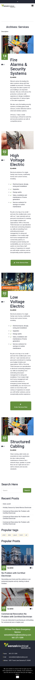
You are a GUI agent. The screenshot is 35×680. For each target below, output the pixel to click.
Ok (17, 677)
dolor (9, 535)
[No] (33, 673)
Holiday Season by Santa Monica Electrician (17, 507)
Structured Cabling (20, 444)
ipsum (15, 535)
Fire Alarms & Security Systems (18, 67)
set (26, 535)
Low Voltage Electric (17, 302)
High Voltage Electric (17, 160)
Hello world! (7, 504)
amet (4, 535)
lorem (21, 535)
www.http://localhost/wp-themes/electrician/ (17, 597)
